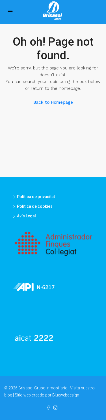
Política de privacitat (36, 196)
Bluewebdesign (65, 395)
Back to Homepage (53, 102)
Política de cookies (35, 206)
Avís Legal (26, 216)
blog (8, 395)
